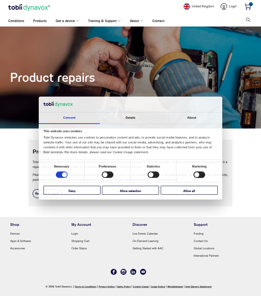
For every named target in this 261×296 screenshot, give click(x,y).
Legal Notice (158, 286)
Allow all (189, 191)
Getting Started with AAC (148, 248)
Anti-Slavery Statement (198, 286)
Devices (15, 233)
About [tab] (191, 118)
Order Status (79, 248)
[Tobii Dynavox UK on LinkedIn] (133, 273)
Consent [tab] (69, 118)
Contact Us (201, 241)
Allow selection (130, 191)
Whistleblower (175, 286)
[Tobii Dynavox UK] (29, 7)
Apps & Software (20, 241)
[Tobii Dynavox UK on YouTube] (143, 273)
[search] (248, 20)
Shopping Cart (80, 241)
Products (40, 21)
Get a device (65, 21)
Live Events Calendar (145, 233)
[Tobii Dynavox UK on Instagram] (123, 273)
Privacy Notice (107, 286)
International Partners (206, 255)
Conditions (16, 21)
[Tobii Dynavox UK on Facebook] (113, 273)
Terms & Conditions (85, 286)
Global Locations (204, 248)
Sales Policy (124, 286)
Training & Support (98, 21)
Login (74, 233)
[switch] (107, 174)
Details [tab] (131, 118)
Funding (198, 233)
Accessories (17, 248)
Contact (145, 21)
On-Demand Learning (145, 241)
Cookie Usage (141, 286)
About (125, 21)
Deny (72, 191)
